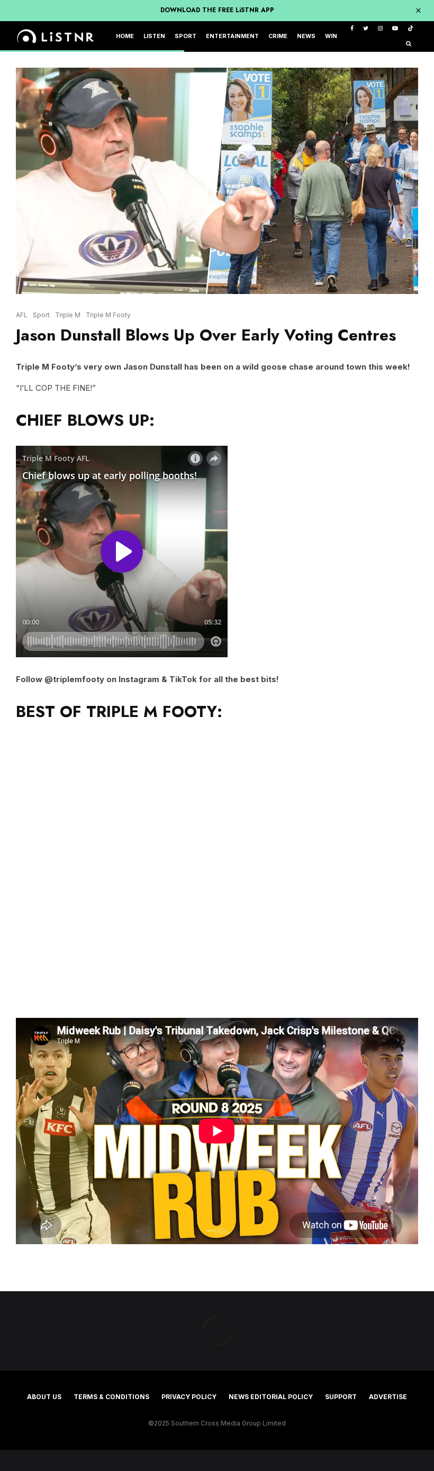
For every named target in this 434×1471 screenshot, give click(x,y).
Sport (185, 36)
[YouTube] (395, 28)
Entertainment (232, 36)
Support (341, 1397)
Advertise (388, 1397)
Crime (277, 36)
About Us (44, 1397)
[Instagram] (380, 28)
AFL (22, 315)
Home (125, 36)
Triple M (67, 315)
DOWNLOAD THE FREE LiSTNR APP (217, 10)
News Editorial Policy (271, 1397)
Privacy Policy (188, 1397)
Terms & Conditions (111, 1397)
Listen (154, 36)
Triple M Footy (108, 315)
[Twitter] (365, 28)
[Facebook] (352, 28)
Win (331, 36)
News (306, 36)
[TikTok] (410, 28)
